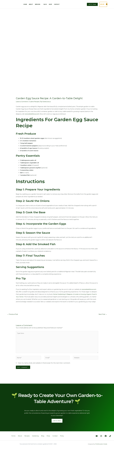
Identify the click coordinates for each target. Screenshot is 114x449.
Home (25, 4)
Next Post (103, 314)
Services (37, 4)
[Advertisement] (57, 21)
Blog (45, 4)
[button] (92, 4)
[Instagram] (101, 436)
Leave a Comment (22, 101)
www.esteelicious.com (32, 114)
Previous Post (12, 314)
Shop (50, 4)
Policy (62, 436)
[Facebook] (106, 436)
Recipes (27, 436)
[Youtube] (97, 436)
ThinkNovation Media (101, 444)
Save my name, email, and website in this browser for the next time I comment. (44, 363)
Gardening (35, 436)
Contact (57, 4)
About (31, 4)
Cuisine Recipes (34, 101)
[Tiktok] (110, 436)
